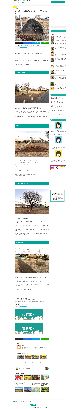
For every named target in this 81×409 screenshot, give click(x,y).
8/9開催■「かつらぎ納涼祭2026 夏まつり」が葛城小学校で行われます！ (60, 66)
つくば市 (24, 45)
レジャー (22, 47)
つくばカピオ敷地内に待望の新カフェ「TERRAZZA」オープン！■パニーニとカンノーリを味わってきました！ (58, 42)
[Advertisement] (58, 16)
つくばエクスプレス (32, 45)
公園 (26, 47)
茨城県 (21, 45)
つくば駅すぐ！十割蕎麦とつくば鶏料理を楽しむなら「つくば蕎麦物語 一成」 (60, 54)
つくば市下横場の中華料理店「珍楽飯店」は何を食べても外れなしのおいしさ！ (60, 48)
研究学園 (28, 45)
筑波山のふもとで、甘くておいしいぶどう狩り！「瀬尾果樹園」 (60, 84)
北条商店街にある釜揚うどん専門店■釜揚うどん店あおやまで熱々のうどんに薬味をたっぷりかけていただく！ (58, 78)
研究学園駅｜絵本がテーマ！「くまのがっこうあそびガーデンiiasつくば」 (60, 88)
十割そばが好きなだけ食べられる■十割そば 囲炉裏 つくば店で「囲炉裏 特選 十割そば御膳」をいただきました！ (58, 60)
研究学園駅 (38, 45)
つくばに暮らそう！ (38, 407)
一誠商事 (33, 404)
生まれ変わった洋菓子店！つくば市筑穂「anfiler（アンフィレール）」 (60, 37)
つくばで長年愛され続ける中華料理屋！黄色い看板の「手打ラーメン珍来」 (60, 72)
